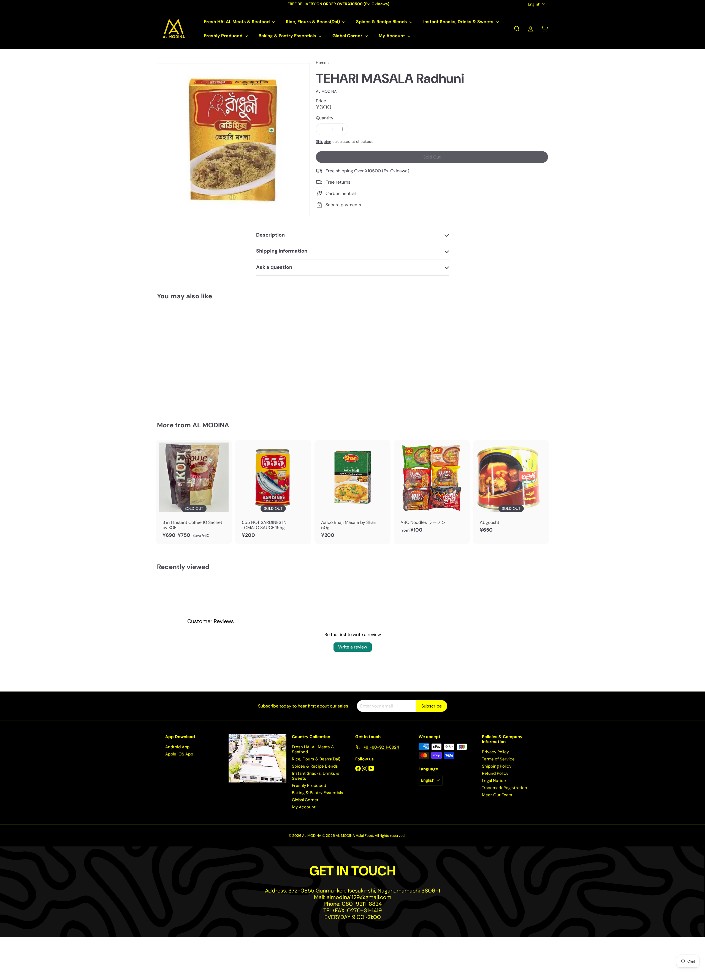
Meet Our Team (497, 795)
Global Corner (348, 36)
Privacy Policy (495, 752)
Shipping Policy (496, 766)
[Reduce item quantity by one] (322, 129)
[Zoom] (233, 139)
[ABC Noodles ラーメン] (432, 489)
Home (321, 62)
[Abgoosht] (511, 489)
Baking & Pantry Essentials (288, 36)
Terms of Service (498, 759)
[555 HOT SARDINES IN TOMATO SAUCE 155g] (273, 492)
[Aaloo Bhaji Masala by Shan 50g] (352, 492)
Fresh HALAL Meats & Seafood (237, 22)
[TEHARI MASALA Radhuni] (187, 356)
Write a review (352, 647)
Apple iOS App (179, 754)
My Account (392, 36)
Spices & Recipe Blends (382, 22)
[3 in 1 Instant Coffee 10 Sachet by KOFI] (194, 492)
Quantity (324, 117)
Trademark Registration (504, 787)
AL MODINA (210, 425)
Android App (177, 747)
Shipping (323, 141)
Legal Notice (494, 780)
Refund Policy (495, 773)
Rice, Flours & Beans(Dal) (313, 22)
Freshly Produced (223, 36)
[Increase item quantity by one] (342, 129)
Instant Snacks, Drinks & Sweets (459, 22)
